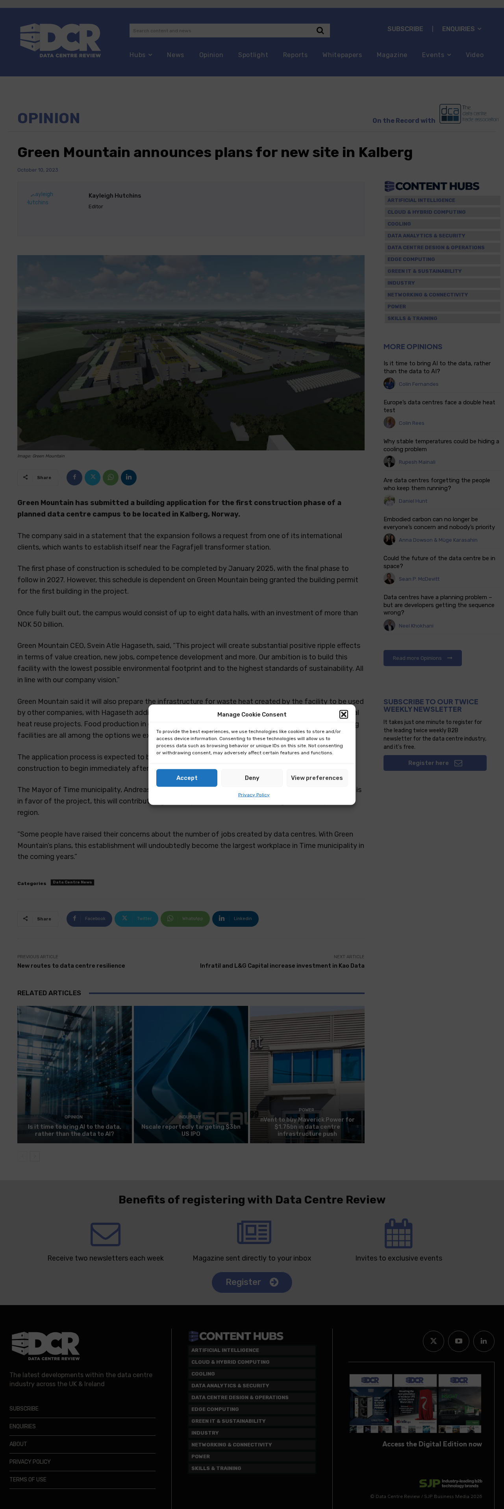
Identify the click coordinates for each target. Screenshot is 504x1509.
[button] (344, 714)
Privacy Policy (254, 794)
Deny (252, 777)
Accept (187, 777)
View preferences (317, 777)
